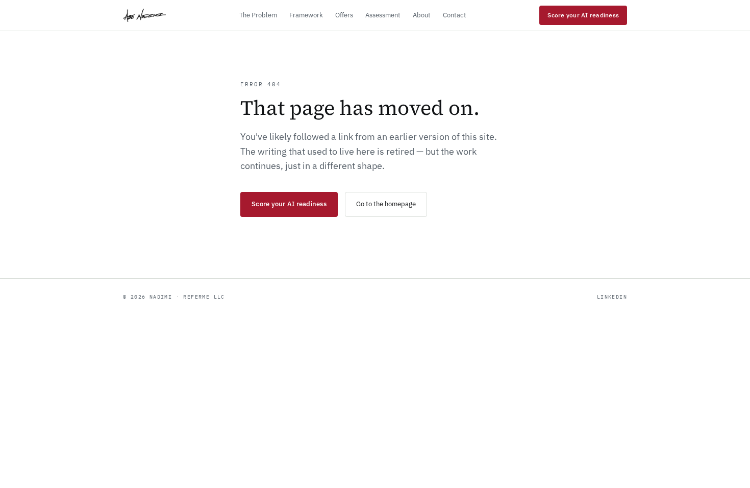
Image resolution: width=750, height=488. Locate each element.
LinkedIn (612, 297)
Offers (344, 15)
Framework (306, 15)
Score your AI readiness (583, 15)
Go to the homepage (386, 204)
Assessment (383, 15)
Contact (454, 15)
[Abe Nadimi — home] (144, 15)
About (422, 15)
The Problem (258, 15)
